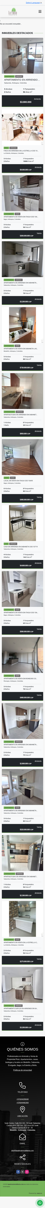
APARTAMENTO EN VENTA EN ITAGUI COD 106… (21, 217)
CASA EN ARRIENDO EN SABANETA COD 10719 (21, 547)
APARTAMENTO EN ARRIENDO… (22, 79)
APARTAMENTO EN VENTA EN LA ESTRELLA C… (21, 942)
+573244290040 (22, 1099)
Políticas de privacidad (22, 1070)
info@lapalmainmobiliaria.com (22, 1150)
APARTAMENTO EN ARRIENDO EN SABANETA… (20, 283)
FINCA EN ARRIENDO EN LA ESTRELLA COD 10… (21, 151)
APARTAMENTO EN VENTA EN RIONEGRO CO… (20, 678)
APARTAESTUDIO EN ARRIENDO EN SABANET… (20, 415)
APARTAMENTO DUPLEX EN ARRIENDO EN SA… (21, 1008)
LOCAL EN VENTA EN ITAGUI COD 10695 (18, 481)
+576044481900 (22, 1103)
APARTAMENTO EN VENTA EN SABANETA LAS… (21, 349)
